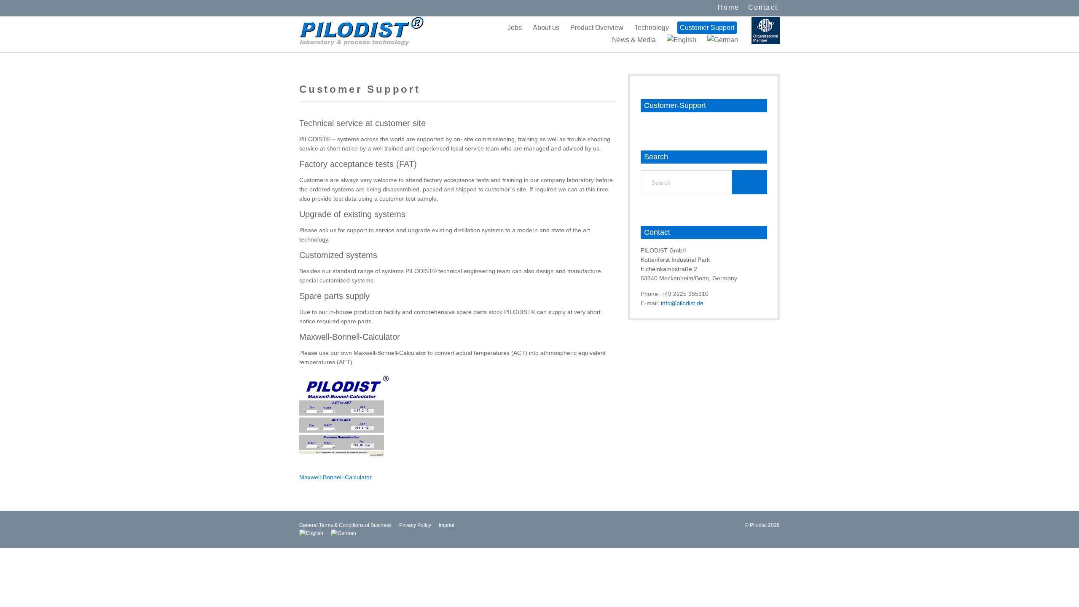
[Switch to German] (723, 40)
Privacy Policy (415, 525)
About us (546, 27)
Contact (763, 7)
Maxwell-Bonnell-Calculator (335, 477)
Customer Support (707, 27)
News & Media (634, 39)
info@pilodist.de (682, 303)
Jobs (514, 27)
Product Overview (596, 27)
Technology (651, 27)
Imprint (446, 525)
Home (729, 7)
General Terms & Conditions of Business (345, 525)
